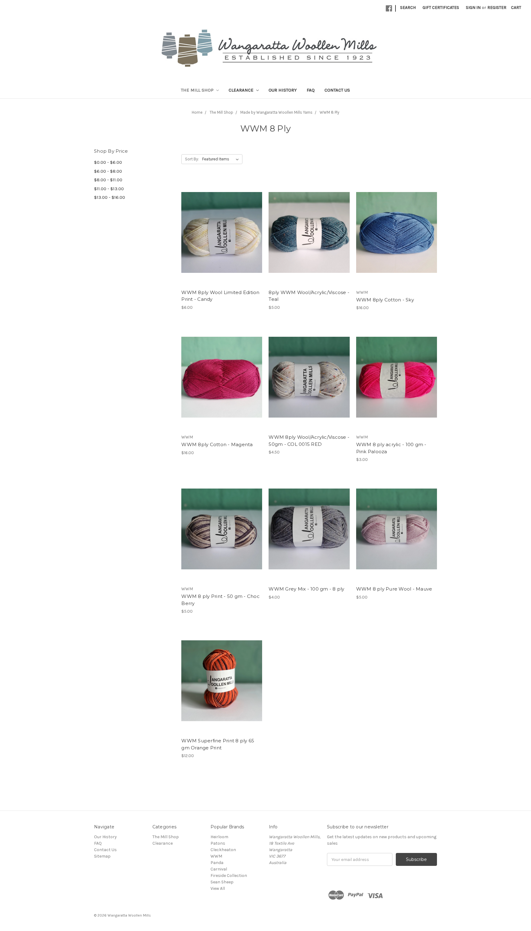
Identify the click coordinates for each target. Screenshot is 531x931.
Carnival (218, 869)
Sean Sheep (222, 882)
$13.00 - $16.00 (109, 197)
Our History (283, 90)
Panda (216, 862)
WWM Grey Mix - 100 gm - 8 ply (306, 589)
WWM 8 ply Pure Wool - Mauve (394, 589)
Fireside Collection (228, 875)
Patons (217, 843)
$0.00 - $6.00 (108, 162)
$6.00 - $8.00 (108, 171)
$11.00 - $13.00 (109, 188)
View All (217, 888)
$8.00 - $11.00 (108, 180)
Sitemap (102, 856)
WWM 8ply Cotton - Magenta (217, 444)
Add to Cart (221, 232)
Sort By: (192, 159)
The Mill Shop (198, 90)
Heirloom (219, 836)
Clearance (242, 90)
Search (408, 7)
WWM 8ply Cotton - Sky (385, 300)
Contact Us (337, 90)
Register (496, 7)
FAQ (311, 90)
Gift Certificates (441, 7)
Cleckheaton (223, 849)
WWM (216, 856)
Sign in (473, 7)
